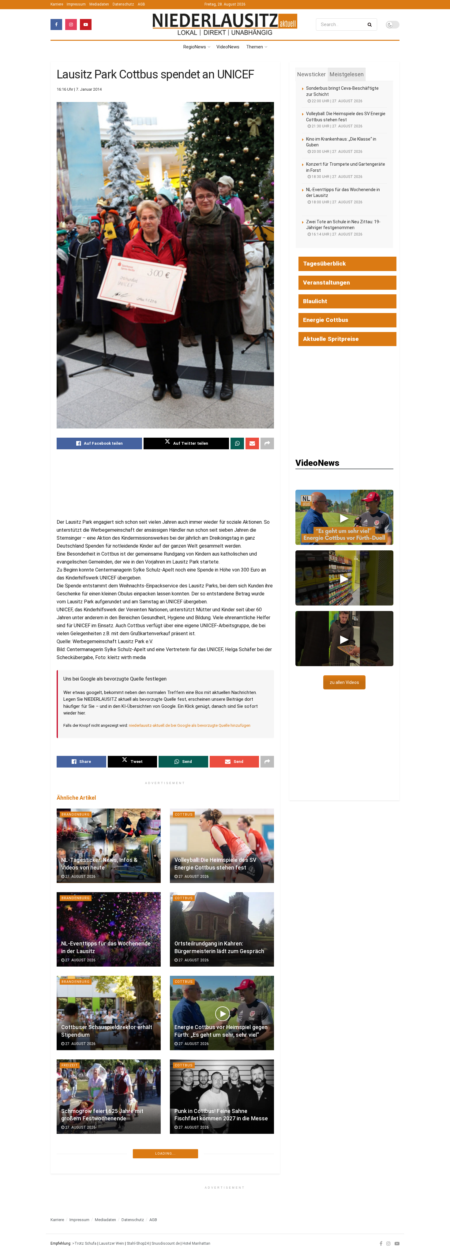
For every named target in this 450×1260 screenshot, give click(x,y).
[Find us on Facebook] (56, 24)
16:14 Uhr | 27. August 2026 (336, 234)
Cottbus (184, 815)
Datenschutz (123, 4)
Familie (69, 1149)
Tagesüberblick (324, 263)
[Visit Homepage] (225, 24)
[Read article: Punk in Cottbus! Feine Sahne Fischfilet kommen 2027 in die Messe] (222, 1096)
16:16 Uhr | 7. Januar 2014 (79, 89)
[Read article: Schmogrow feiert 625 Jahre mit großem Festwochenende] (109, 1096)
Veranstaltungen (326, 282)
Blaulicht (185, 1233)
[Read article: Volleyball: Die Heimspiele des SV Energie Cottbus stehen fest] (222, 846)
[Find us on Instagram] (71, 24)
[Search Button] (371, 24)
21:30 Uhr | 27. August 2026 (336, 126)
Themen (254, 47)
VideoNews (227, 47)
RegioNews (194, 47)
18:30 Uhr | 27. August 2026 (336, 177)
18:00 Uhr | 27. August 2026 (336, 202)
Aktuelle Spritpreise (331, 338)
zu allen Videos (344, 682)
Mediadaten (99, 4)
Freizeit (70, 1065)
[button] (344, 517)
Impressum (76, 4)
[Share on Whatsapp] (237, 443)
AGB (141, 4)
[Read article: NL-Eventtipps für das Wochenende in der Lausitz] (109, 929)
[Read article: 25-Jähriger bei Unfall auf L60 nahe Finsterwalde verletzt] (222, 1180)
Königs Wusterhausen (85, 1233)
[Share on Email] (252, 443)
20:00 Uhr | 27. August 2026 (336, 151)
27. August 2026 (80, 876)
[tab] (311, 74)
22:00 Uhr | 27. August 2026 (336, 101)
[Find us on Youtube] (86, 24)
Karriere (57, 4)
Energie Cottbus (325, 319)
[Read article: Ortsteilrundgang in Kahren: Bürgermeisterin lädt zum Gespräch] (222, 929)
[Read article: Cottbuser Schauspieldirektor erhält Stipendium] (109, 1013)
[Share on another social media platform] (267, 443)
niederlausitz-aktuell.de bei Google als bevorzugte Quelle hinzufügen (189, 725)
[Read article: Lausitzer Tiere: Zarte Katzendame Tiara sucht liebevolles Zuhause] (109, 1180)
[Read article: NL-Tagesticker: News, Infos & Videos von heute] (109, 846)
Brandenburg (76, 815)
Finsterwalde (189, 1149)
